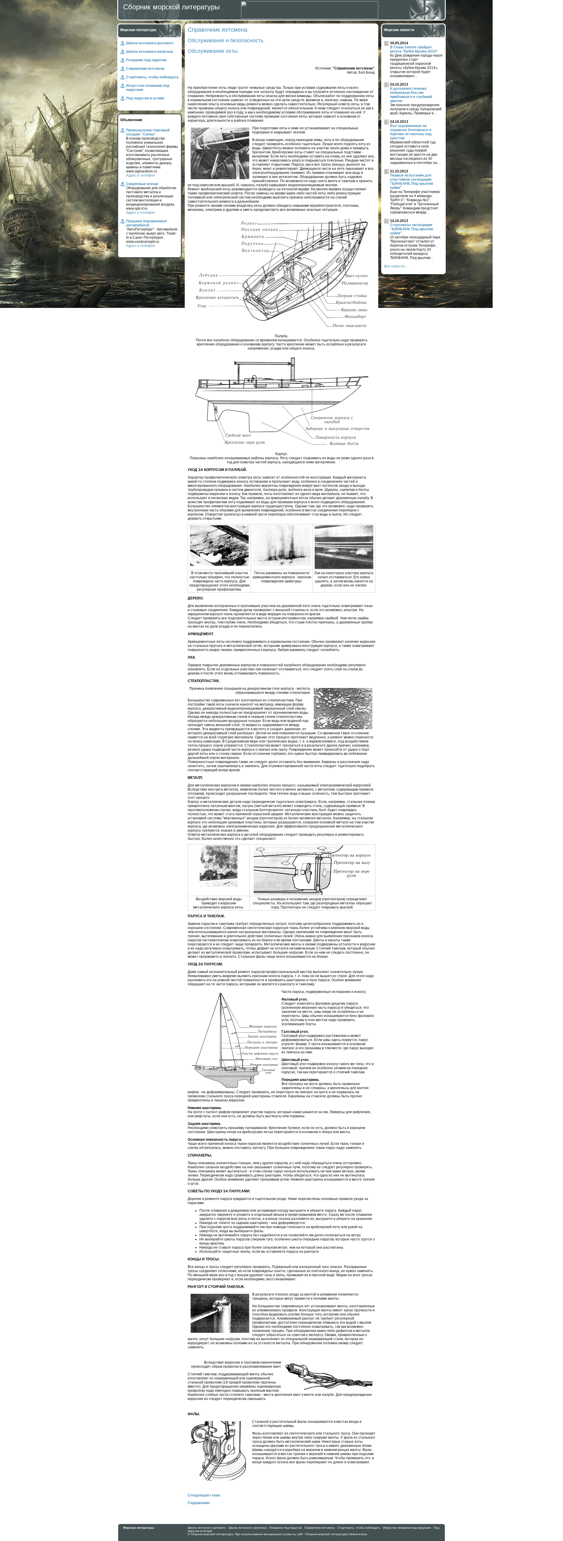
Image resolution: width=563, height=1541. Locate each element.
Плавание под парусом (146, 60)
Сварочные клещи (142, 184)
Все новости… (396, 266)
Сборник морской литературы (171, 7)
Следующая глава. (204, 1495)
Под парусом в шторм (145, 98)
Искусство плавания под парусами (407, 1527)
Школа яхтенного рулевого (149, 43)
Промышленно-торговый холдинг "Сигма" (147, 132)
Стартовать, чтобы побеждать (152, 77)
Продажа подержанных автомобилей (146, 223)
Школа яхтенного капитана (149, 52)
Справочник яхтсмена (145, 69)
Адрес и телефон (140, 175)
